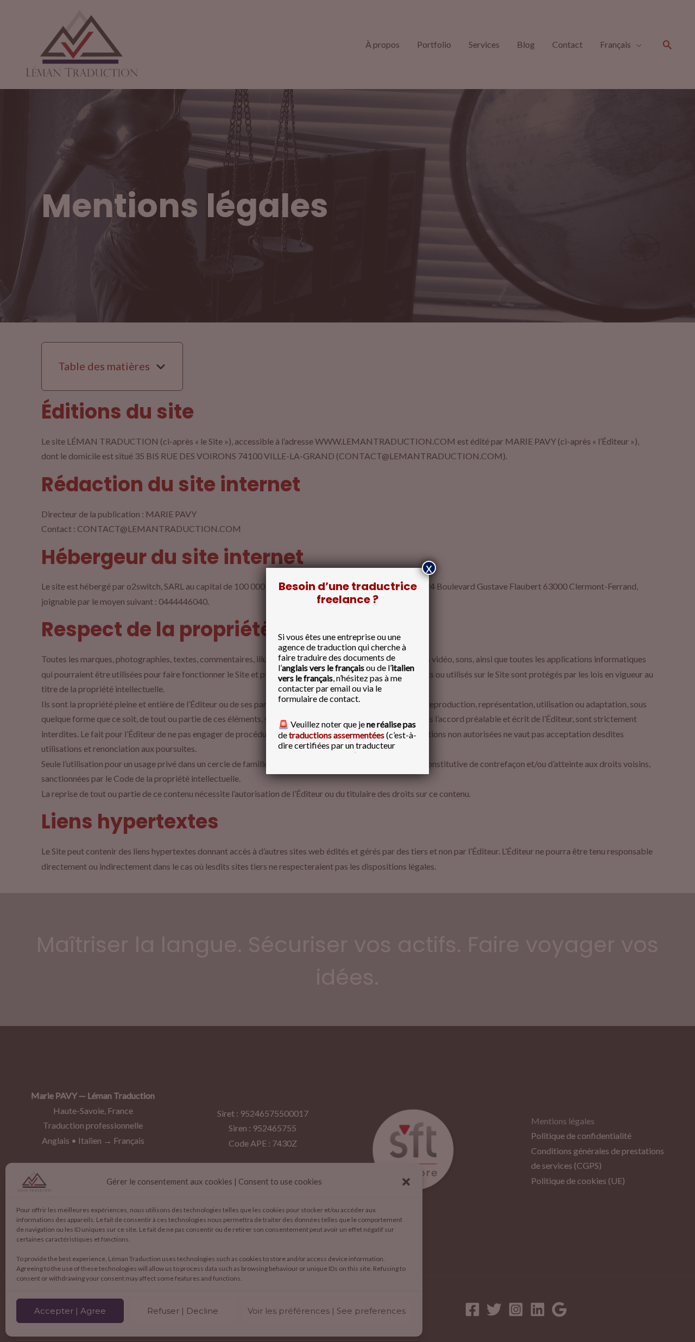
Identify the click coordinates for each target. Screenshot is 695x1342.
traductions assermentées (336, 735)
